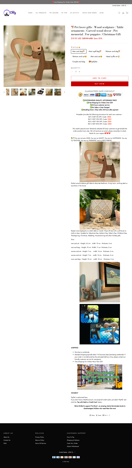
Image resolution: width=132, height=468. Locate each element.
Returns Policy (39, 440)
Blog (102, 13)
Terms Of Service (40, 443)
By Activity (74, 13)
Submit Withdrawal (73, 446)
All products (41, 13)
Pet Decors (54, 13)
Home (30, 13)
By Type (64, 13)
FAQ (5, 443)
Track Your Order (89, 13)
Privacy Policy (39, 437)
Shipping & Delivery (73, 440)
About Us (6, 437)
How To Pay (70, 437)
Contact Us (7, 440)
